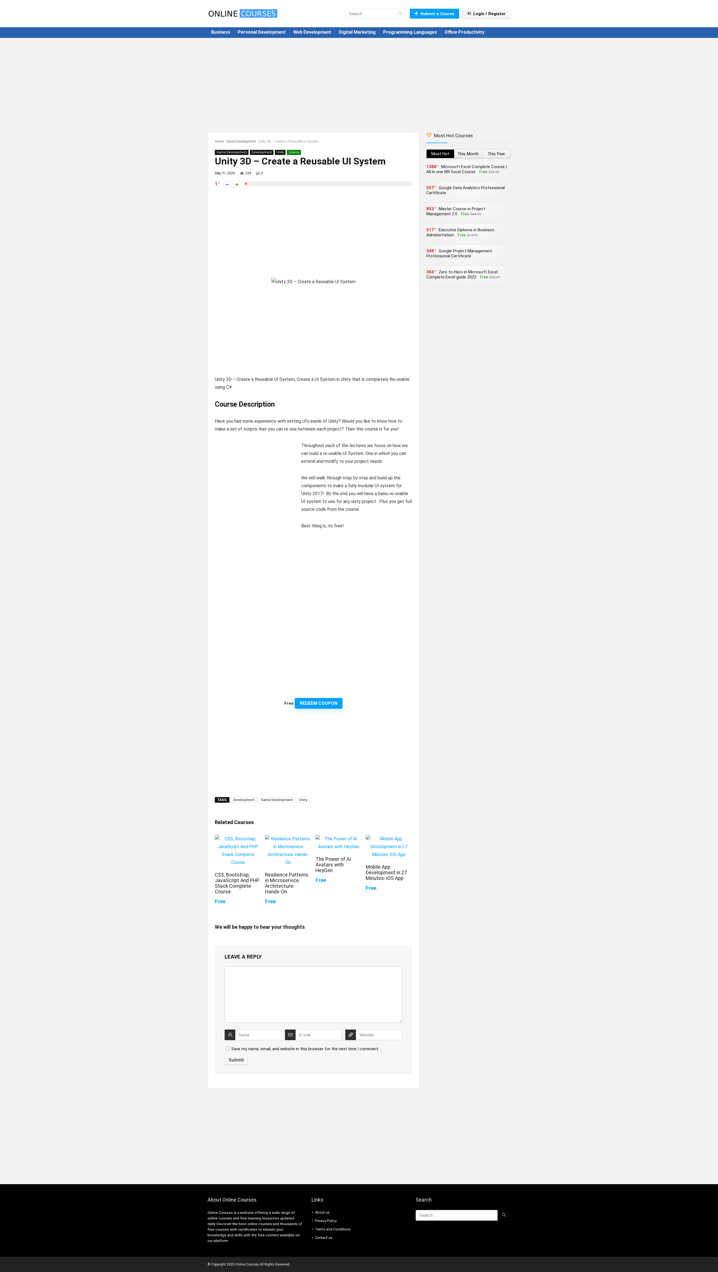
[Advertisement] (359, 82)
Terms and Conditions (333, 1229)
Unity (280, 152)
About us (322, 1212)
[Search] (400, 14)
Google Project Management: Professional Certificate (459, 253)
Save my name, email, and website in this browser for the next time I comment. (305, 1048)
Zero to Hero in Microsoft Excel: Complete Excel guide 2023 (462, 274)
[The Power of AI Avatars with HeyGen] (339, 838)
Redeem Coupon (318, 703)
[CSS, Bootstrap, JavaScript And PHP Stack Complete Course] (238, 838)
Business (220, 32)
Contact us (323, 1238)
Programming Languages (410, 32)
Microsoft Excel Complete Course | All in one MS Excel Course (466, 169)
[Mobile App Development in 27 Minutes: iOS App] (389, 838)
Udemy (294, 152)
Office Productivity (464, 32)
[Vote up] (237, 184)
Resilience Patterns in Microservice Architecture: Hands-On (287, 883)
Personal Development (262, 32)
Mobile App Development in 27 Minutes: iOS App (386, 872)
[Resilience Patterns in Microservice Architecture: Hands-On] (288, 838)
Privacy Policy (326, 1221)
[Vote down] (227, 184)
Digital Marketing (357, 32)
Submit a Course (437, 13)
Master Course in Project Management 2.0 (455, 211)
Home (219, 141)
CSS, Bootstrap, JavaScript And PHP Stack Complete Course (237, 883)
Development (262, 152)
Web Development (312, 32)
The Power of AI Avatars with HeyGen (333, 864)
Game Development (241, 141)
